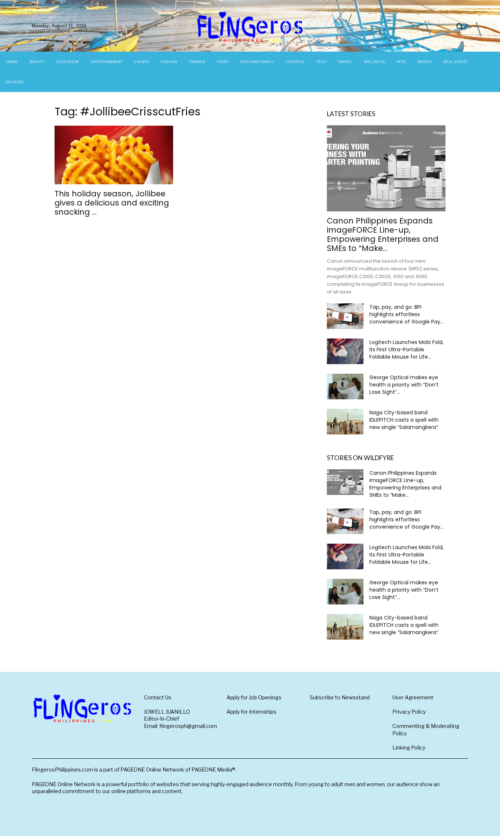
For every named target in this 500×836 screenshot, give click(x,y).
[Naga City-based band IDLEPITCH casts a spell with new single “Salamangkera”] (345, 421)
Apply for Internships (251, 712)
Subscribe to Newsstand (340, 697)
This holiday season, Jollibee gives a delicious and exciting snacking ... (112, 202)
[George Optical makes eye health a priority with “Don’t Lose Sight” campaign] (345, 386)
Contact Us (157, 697)
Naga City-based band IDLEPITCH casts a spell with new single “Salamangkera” (404, 420)
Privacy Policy (409, 712)
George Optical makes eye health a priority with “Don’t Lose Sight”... (404, 385)
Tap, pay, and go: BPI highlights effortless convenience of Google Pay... (406, 314)
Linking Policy (408, 747)
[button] (459, 26)
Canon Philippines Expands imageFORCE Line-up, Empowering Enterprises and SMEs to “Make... (383, 234)
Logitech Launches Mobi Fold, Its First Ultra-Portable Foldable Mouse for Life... (406, 349)
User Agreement (412, 697)
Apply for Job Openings (254, 697)
